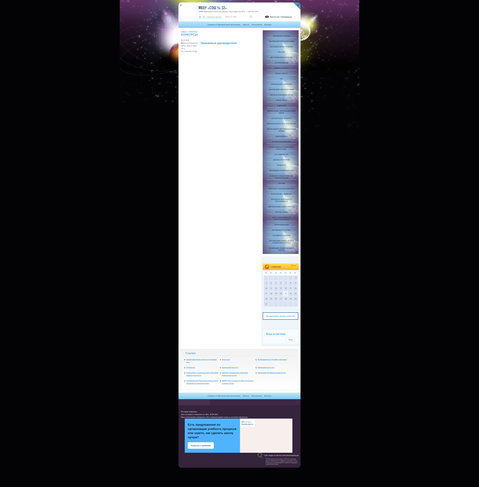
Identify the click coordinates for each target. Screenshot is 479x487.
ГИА (281, 79)
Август (293, 265)
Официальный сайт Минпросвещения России (272, 373)
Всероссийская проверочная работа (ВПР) (281, 148)
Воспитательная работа (281, 118)
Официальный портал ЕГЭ (230, 367)
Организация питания (281, 142)
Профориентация (281, 225)
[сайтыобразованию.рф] (296, 6)
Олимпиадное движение (281, 84)
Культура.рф (226, 359)
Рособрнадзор (190, 367)
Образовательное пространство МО (281, 124)
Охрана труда (281, 100)
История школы (281, 63)
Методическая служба (281, 230)
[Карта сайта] (204, 17)
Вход (290, 340)
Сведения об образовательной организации (224, 25)
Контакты (267, 25)
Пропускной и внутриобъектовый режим (281, 130)
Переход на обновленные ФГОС (281, 189)
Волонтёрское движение (281, 194)
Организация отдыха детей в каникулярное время (281, 242)
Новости (246, 25)
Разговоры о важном (281, 235)
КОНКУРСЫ (193, 32)
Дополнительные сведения (281, 47)
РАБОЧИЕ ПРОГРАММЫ (281, 160)
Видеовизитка (281, 136)
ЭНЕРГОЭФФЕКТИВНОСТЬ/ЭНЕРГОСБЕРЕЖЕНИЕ (281, 218)
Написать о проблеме (201, 446)
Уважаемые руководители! (218, 43)
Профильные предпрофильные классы (281, 249)
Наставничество (281, 154)
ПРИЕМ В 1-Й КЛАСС (281, 68)
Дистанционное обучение (281, 57)
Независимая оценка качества (280, 316)
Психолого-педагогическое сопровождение (281, 177)
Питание (281, 52)
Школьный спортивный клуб (281, 170)
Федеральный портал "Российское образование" (272, 359)
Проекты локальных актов (281, 95)
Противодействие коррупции (281, 41)
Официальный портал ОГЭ (266, 367)
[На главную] (200, 17)
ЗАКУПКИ (281, 183)
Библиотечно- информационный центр (281, 112)
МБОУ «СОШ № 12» (212, 8)
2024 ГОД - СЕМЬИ (281, 212)
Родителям (281, 106)
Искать (251, 17)
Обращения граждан (281, 36)
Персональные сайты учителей (281, 207)
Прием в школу (281, 73)
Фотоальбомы (257, 25)
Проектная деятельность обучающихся (281, 200)
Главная (184, 32)
